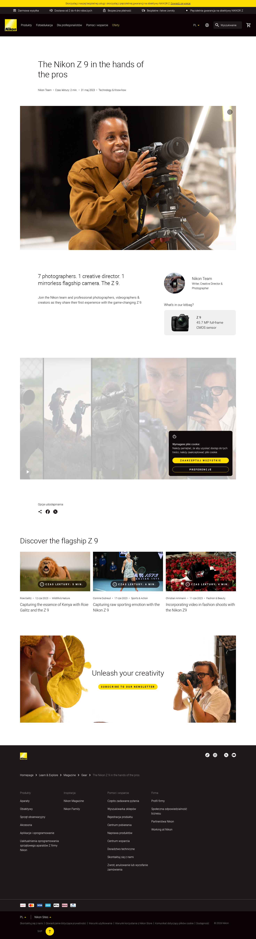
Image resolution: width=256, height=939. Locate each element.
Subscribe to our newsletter (128, 686)
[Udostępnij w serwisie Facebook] (48, 511)
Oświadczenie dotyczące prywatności (66, 923)
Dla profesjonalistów (69, 25)
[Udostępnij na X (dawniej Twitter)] (55, 511)
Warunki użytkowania (100, 923)
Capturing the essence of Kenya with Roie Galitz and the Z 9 (54, 607)
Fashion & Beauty (215, 598)
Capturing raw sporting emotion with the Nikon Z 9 (126, 607)
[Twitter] (226, 755)
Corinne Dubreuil (102, 598)
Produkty (26, 25)
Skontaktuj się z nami (31, 923)
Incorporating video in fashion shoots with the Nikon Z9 (200, 607)
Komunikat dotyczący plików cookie (174, 923)
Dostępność (202, 923)
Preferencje (200, 469)
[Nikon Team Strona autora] (174, 283)
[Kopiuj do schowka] (40, 511)
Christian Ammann (176, 598)
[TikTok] (207, 755)
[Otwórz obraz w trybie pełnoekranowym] (229, 112)
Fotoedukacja (44, 25)
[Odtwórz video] (28, 472)
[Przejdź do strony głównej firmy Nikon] (11, 25)
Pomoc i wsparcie (97, 25)
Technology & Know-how (112, 90)
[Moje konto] (207, 25)
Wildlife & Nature (61, 598)
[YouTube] (234, 755)
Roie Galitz (26, 598)
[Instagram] (215, 755)
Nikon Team (45, 90)
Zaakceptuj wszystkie (200, 460)
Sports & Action (139, 598)
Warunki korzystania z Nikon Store (133, 923)
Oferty (115, 25)
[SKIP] (50, 931)
